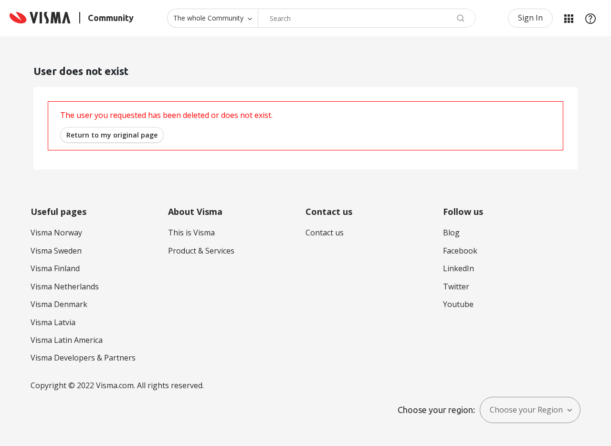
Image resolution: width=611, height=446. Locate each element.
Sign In (530, 17)
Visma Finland (55, 268)
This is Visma (191, 232)
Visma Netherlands (65, 286)
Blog (451, 232)
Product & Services (201, 250)
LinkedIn (458, 268)
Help (590, 18)
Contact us (325, 232)
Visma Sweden (56, 250)
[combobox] (366, 18)
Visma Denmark (59, 304)
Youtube (458, 304)
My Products (568, 18)
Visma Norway (56, 232)
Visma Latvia (53, 322)
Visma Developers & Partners (83, 357)
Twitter (456, 286)
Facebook (460, 250)
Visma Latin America (67, 340)
